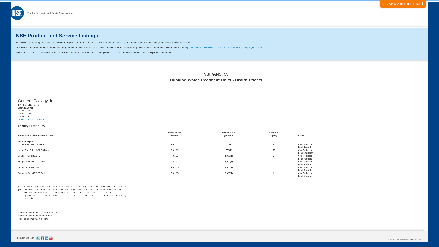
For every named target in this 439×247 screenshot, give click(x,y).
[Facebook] (42, 239)
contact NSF (120, 43)
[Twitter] (38, 239)
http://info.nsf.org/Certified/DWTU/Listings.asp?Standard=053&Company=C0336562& (225, 47)
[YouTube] (51, 239)
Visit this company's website (31, 119)
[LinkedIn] (46, 239)
